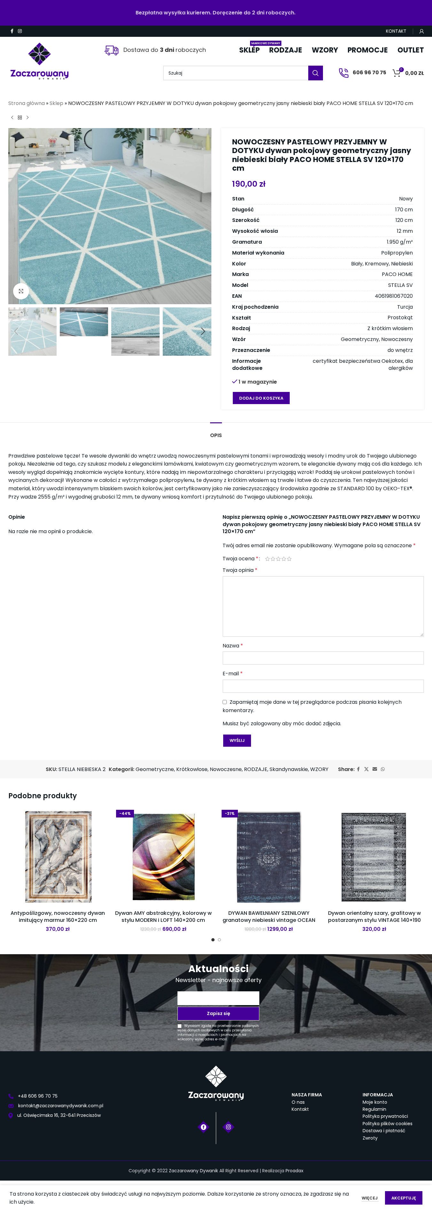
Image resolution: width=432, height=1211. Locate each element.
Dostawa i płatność (384, 1130)
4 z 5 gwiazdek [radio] (284, 558)
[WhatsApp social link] (383, 769)
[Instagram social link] (20, 31)
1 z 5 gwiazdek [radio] (267, 558)
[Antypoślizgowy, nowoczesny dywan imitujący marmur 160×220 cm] (57, 857)
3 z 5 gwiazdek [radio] (278, 558)
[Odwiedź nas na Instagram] (228, 1126)
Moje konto (375, 1102)
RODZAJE (255, 769)
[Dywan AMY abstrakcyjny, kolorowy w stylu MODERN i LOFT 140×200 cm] (163, 857)
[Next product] (27, 118)
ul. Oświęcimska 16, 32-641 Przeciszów (58, 1115)
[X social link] (366, 769)
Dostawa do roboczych (164, 50)
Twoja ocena (240, 558)
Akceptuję (403, 1198)
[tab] (216, 432)
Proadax (294, 1170)
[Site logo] (39, 58)
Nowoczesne (226, 769)
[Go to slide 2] (219, 939)
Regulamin (374, 1109)
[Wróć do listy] (20, 118)
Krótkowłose (192, 769)
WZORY (319, 769)
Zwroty (370, 1138)
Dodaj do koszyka (261, 398)
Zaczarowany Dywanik (193, 1170)
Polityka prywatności (385, 1116)
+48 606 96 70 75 (37, 1096)
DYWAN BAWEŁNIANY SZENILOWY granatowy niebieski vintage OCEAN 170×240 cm (269, 920)
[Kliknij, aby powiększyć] (21, 291)
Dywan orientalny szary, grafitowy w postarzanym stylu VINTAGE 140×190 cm (374, 920)
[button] (16, 331)
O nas (298, 1102)
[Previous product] (12, 118)
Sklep (56, 103)
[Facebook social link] (12, 31)
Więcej (370, 1198)
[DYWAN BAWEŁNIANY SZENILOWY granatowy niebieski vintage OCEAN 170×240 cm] (268, 857)
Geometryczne (155, 769)
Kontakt (300, 1109)
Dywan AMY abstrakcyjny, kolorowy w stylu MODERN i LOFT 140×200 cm (163, 916)
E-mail (233, 673)
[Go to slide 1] (213, 939)
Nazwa (233, 645)
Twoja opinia (240, 570)
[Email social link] (375, 769)
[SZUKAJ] (315, 73)
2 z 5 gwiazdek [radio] (273, 558)
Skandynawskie (289, 769)
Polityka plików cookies (387, 1123)
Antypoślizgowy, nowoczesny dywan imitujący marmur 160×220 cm (58, 916)
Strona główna (26, 103)
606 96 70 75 (369, 72)
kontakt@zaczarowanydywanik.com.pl (60, 1105)
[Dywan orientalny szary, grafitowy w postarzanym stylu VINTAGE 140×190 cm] (374, 857)
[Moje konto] (421, 31)
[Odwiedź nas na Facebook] (203, 1126)
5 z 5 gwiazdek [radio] (289, 558)
